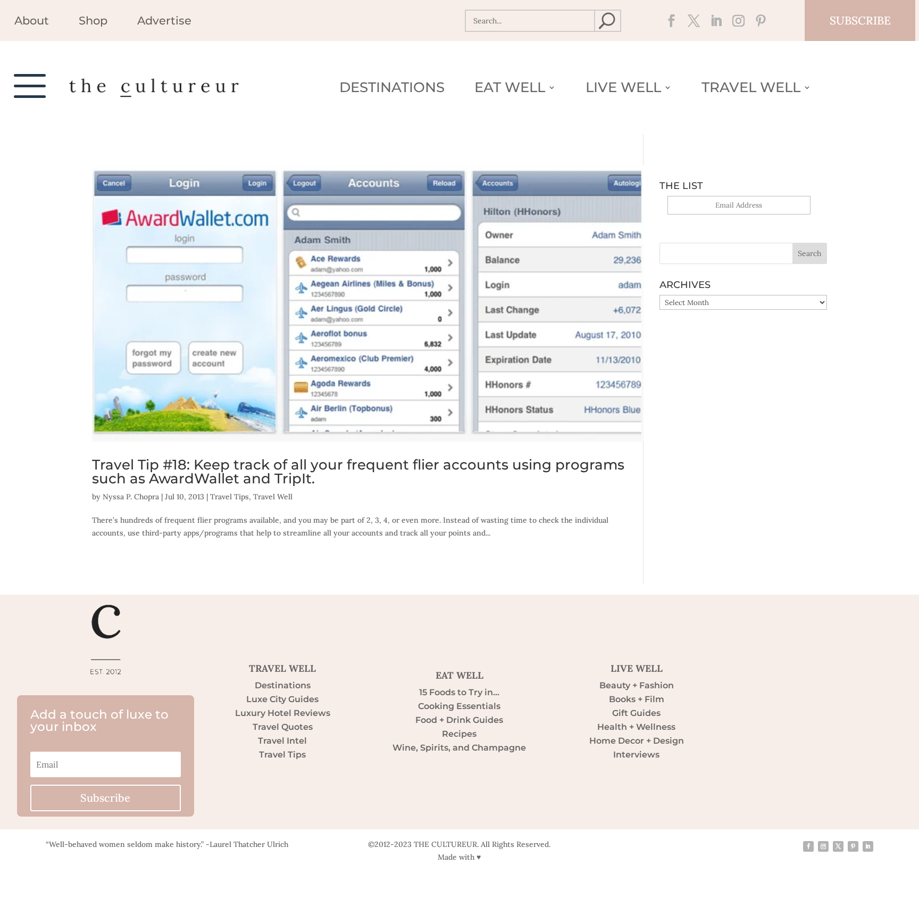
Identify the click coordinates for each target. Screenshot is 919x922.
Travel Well (750, 89)
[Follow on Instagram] (735, 21)
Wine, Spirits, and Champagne (459, 748)
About (31, 22)
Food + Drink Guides (459, 720)
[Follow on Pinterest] (758, 21)
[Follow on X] (691, 21)
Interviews (636, 755)
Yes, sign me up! (739, 221)
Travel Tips (229, 496)
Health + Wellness (636, 727)
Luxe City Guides (282, 699)
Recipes (459, 734)
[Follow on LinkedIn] (713, 21)
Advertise (164, 22)
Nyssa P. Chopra (131, 496)
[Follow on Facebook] (668, 21)
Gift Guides (636, 713)
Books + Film (636, 699)
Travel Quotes (283, 727)
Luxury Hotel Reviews (282, 713)
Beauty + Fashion (636, 685)
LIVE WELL (637, 668)
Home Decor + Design (636, 741)
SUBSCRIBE (860, 20)
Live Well (623, 89)
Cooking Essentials (459, 706)
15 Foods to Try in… (459, 692)
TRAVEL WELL (282, 668)
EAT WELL (459, 675)
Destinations (392, 89)
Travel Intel (282, 741)
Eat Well (509, 89)
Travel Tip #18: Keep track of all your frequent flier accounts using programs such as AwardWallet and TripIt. (358, 471)
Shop (93, 22)
